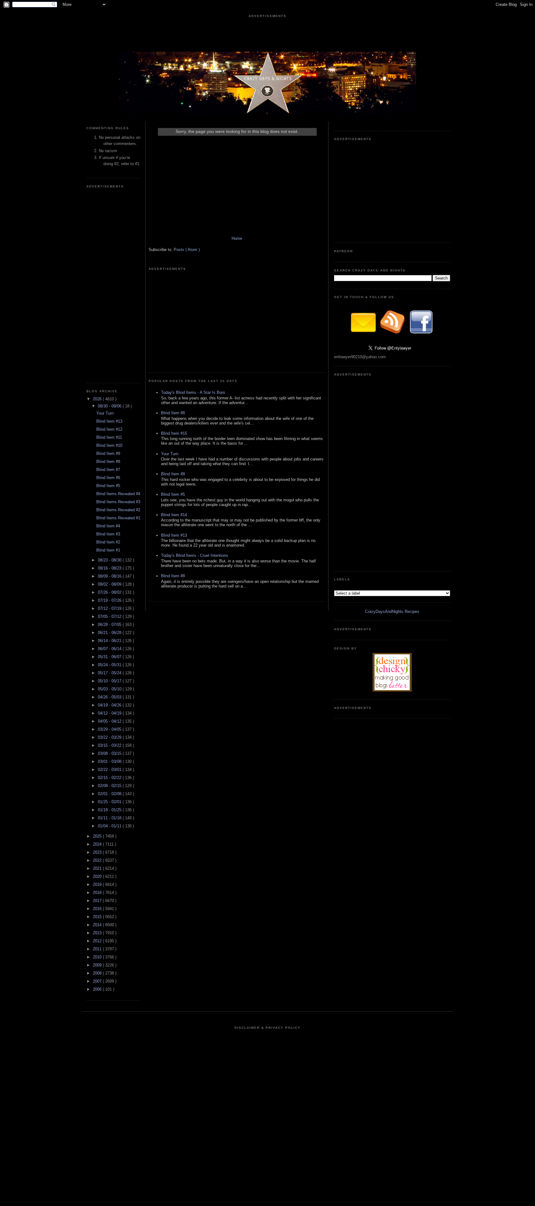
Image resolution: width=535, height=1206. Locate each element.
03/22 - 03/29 (110, 737)
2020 (98, 876)
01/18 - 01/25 (110, 810)
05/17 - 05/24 (110, 673)
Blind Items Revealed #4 (118, 493)
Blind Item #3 (108, 534)
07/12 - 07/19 (110, 608)
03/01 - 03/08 (110, 761)
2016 (98, 908)
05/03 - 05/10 (110, 689)
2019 (98, 884)
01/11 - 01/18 (110, 818)
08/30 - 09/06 (110, 406)
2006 (98, 989)
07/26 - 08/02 (110, 592)
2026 (98, 399)
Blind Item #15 (174, 433)
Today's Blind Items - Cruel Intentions (194, 555)
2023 (98, 852)
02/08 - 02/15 (110, 785)
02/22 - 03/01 (110, 769)
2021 (98, 868)
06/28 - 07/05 (110, 624)
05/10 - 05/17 (110, 681)
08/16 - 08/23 (110, 568)
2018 (98, 892)
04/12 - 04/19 (110, 713)
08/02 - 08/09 (110, 584)
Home (237, 238)
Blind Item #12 (109, 429)
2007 (98, 981)
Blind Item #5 (108, 485)
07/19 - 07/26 (110, 600)
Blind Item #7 (108, 469)
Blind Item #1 (108, 550)
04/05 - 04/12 (110, 721)
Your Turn (105, 413)
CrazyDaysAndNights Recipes (392, 611)
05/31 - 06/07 (110, 656)
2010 (98, 957)
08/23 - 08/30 (110, 560)
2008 (98, 973)
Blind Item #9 (108, 453)
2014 (98, 924)
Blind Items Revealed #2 (118, 510)
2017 (98, 900)
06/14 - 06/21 (110, 640)
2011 (98, 949)
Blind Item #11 (109, 437)
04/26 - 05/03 (110, 697)
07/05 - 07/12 (110, 616)
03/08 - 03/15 (110, 753)
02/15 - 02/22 (110, 777)
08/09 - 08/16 (110, 576)
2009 (98, 965)
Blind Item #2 (108, 542)
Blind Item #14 (174, 515)
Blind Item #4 (108, 526)
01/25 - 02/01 (110, 801)
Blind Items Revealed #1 (118, 518)
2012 (98, 941)
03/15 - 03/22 (110, 745)
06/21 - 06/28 (110, 632)
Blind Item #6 (108, 477)
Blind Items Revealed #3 (118, 502)
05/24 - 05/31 (110, 664)
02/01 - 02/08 (110, 793)
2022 (98, 860)
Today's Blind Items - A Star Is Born (193, 392)
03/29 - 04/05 (110, 729)
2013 (98, 933)
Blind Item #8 (108, 461)
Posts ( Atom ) (187, 249)
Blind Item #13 (109, 421)
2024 (98, 844)
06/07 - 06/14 (110, 648)
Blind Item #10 (109, 445)
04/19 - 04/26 (110, 705)
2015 (98, 916)
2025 (98, 836)
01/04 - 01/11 (110, 826)
